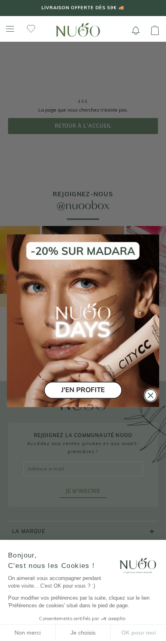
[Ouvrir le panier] (155, 30)
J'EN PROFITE (83, 390)
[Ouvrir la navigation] (10, 29)
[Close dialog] (150, 395)
